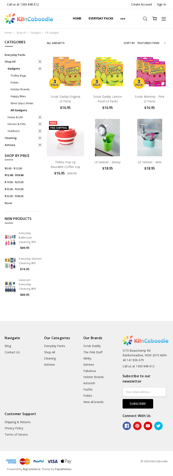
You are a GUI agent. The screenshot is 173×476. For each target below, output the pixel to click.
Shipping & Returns (18, 422)
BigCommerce (32, 469)
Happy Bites (18, 96)
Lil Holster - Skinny (108, 162)
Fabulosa (89, 371)
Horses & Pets (17, 124)
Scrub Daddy (92, 346)
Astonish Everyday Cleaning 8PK (27, 284)
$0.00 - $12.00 (13, 168)
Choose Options (65, 147)
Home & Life (15, 117)
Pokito (15, 82)
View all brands (93, 402)
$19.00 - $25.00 (14, 182)
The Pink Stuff (92, 352)
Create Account (141, 4)
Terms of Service (16, 434)
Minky (87, 358)
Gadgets (14, 68)
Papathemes (63, 469)
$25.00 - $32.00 (14, 189)
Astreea (10, 145)
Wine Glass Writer (22, 103)
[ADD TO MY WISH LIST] (76, 74)
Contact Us (12, 352)
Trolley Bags (18, 75)
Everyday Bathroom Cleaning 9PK (27, 237)
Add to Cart (65, 73)
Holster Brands (20, 89)
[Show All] (123, 18)
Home (77, 18)
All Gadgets (19, 110)
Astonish (89, 383)
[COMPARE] (76, 67)
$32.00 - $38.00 (14, 196)
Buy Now (65, 82)
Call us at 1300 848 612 (23, 4)
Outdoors (14, 131)
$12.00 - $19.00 (14, 175)
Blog (8, 346)
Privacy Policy (14, 428)
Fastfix (87, 389)
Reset (8, 203)
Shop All (10, 61)
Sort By (129, 43)
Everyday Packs (101, 18)
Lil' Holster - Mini (150, 162)
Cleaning (11, 138)
